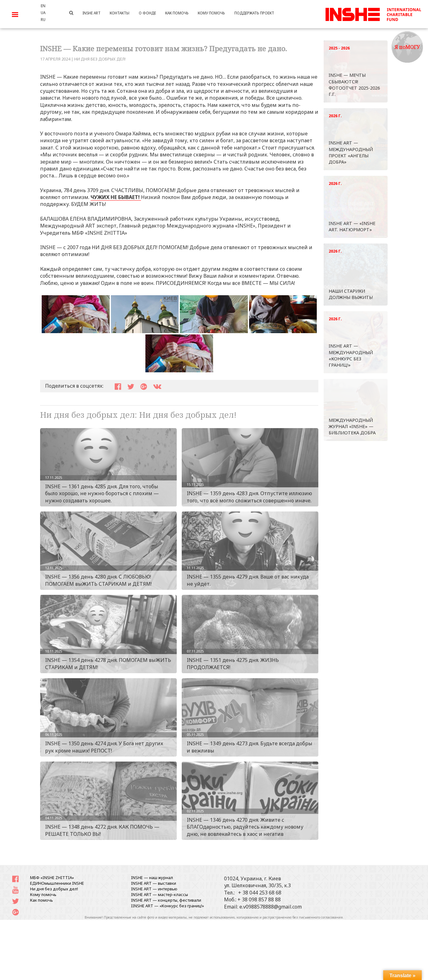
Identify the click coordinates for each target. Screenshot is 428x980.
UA (43, 12)
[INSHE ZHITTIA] (373, 13)
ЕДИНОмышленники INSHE (57, 883)
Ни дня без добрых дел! (100, 59)
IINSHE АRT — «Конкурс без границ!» (167, 906)
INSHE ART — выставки (153, 883)
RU (43, 19)
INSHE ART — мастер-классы (159, 894)
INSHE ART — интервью (154, 889)
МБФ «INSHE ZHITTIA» (52, 877)
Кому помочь (43, 894)
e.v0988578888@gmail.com (270, 906)
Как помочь (41, 900)
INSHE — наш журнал (152, 877)
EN (43, 5)
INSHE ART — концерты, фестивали (166, 900)
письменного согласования (321, 917)
